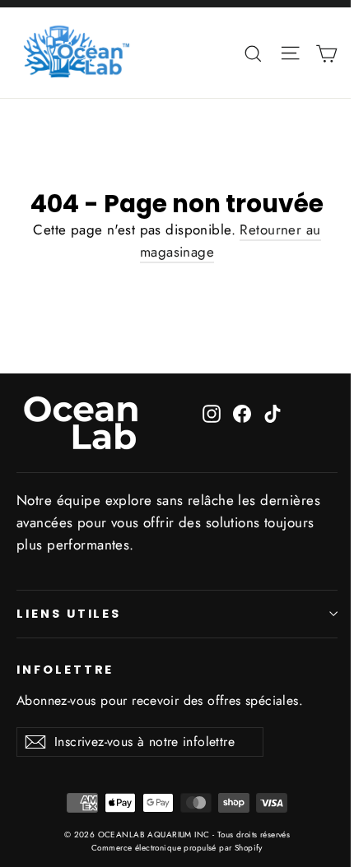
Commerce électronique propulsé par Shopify (177, 848)
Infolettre (65, 669)
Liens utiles (68, 613)
